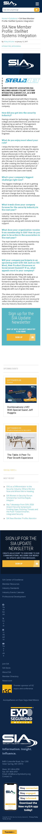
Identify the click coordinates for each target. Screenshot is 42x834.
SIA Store (6, 668)
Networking (16, 46)
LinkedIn (3, 636)
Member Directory (10, 676)
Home (4, 18)
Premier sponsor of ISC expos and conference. (24, 687)
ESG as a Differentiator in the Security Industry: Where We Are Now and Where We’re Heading (20, 488)
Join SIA (5, 663)
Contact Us (7, 776)
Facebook (3, 611)
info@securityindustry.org (19, 774)
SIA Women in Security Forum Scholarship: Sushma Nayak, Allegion (19, 498)
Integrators (6, 46)
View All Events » (10, 470)
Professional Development (14, 596)
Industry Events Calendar (13, 592)
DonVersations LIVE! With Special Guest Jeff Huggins (20, 410)
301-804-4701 (12, 771)
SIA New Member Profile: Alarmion (21, 518)
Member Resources (10, 584)
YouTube (3, 651)
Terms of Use (6, 819)
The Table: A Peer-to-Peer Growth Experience (20, 456)
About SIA (6, 672)
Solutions (13, 18)
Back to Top (30, 821)
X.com (3, 623)
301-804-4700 (13, 769)
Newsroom (7, 680)
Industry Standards (10, 588)
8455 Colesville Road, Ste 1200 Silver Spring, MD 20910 (15, 762)
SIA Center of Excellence (12, 579)
